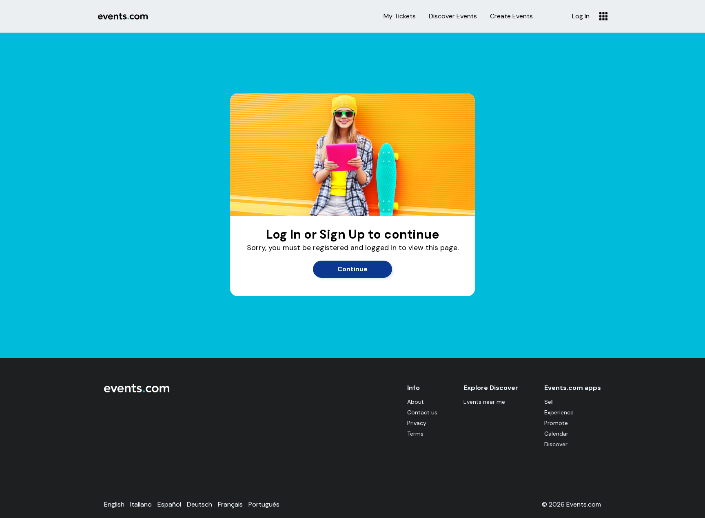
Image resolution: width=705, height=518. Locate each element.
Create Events (511, 16)
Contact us (422, 412)
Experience (559, 412)
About (415, 401)
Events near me (484, 401)
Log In (581, 16)
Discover (556, 444)
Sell (549, 401)
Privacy (416, 423)
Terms (415, 433)
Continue (352, 269)
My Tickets (400, 16)
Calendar (556, 433)
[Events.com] (136, 390)
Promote (556, 423)
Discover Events (453, 16)
